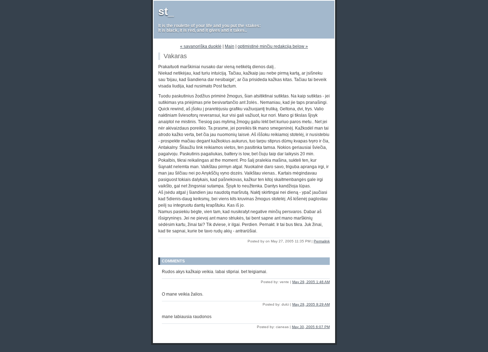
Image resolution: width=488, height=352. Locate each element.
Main (229, 46)
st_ (166, 11)
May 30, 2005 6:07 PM (311, 327)
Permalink (322, 241)
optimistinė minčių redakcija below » (273, 46)
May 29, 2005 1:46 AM (311, 282)
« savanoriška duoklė (200, 46)
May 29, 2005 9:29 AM (311, 304)
